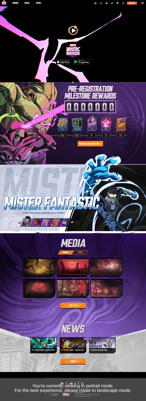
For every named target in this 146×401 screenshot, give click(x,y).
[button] (19, 222)
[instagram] (123, 3)
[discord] (95, 3)
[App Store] (63, 61)
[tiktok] (112, 3)
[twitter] (101, 3)
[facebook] (117, 3)
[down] (90, 144)
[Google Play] (81, 61)
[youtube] (106, 3)
